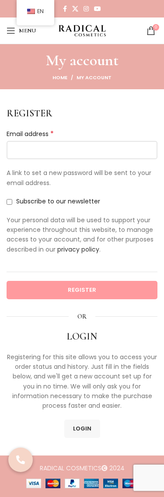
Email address (30, 134)
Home (59, 77)
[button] (20, 460)
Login (82, 428)
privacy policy (78, 249)
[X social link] (75, 8)
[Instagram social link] (86, 8)
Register (82, 290)
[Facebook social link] (65, 8)
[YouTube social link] (97, 8)
